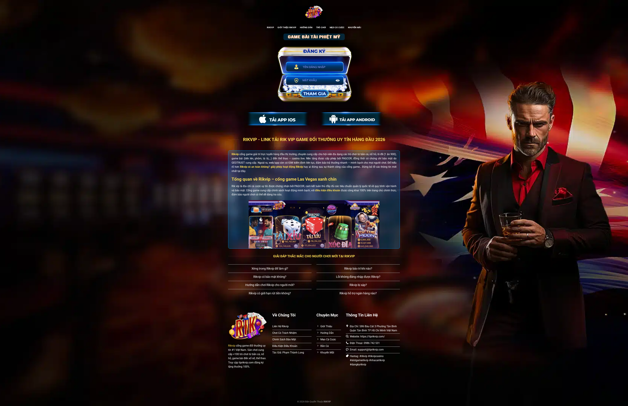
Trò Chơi (321, 27)
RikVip (270, 27)
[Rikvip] (314, 12)
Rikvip (231, 345)
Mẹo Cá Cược (337, 27)
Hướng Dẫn (306, 27)
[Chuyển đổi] (231, 269)
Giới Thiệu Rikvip (287, 27)
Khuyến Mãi (354, 27)
